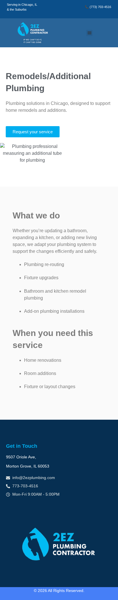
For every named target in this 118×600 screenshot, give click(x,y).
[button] (89, 33)
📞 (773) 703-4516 (98, 7)
